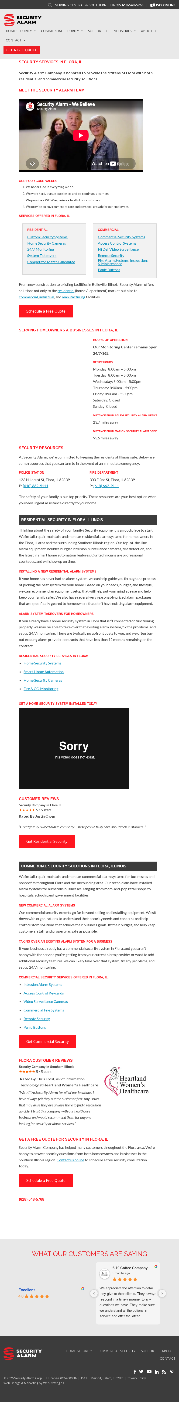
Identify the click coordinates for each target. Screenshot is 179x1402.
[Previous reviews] (94, 1293)
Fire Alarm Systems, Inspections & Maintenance (123, 262)
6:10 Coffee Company (130, 1268)
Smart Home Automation (44, 671)
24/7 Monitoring (40, 249)
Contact (13, 40)
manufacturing (73, 297)
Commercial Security (60, 31)
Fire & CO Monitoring (41, 688)
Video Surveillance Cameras (46, 1001)
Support (95, 31)
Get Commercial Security (47, 1041)
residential (66, 290)
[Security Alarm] (22, 19)
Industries (122, 31)
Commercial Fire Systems (44, 1010)
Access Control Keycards (44, 993)
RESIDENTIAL (37, 230)
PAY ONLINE (166, 5)
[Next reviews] (162, 1293)
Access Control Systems (117, 243)
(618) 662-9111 (35, 485)
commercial (28, 297)
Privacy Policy (136, 1378)
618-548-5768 (132, 5)
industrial (46, 297)
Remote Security (111, 255)
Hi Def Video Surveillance (118, 249)
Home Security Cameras (46, 243)
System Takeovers (41, 255)
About (146, 31)
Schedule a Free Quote (45, 311)
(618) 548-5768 (31, 1199)
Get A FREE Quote (21, 50)
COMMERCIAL (108, 230)
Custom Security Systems (47, 237)
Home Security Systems (42, 663)
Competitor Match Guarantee (51, 261)
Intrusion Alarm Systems (43, 984)
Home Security (19, 31)
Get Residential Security (46, 841)
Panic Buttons (109, 269)
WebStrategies (53, 1383)
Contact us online (70, 1160)
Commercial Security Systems (121, 237)
